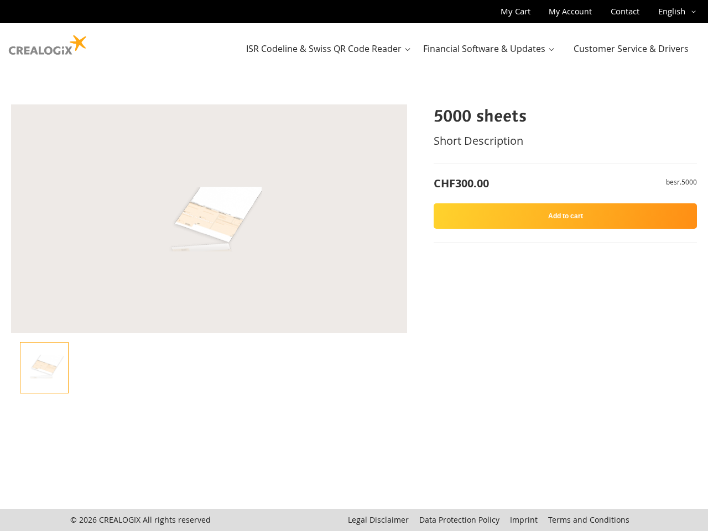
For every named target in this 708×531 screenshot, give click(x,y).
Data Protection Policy (459, 519)
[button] (679, 12)
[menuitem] (330, 49)
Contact (625, 11)
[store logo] (47, 42)
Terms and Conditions (588, 519)
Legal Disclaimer (378, 519)
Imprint (524, 519)
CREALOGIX (119, 519)
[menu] (471, 49)
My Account (570, 11)
